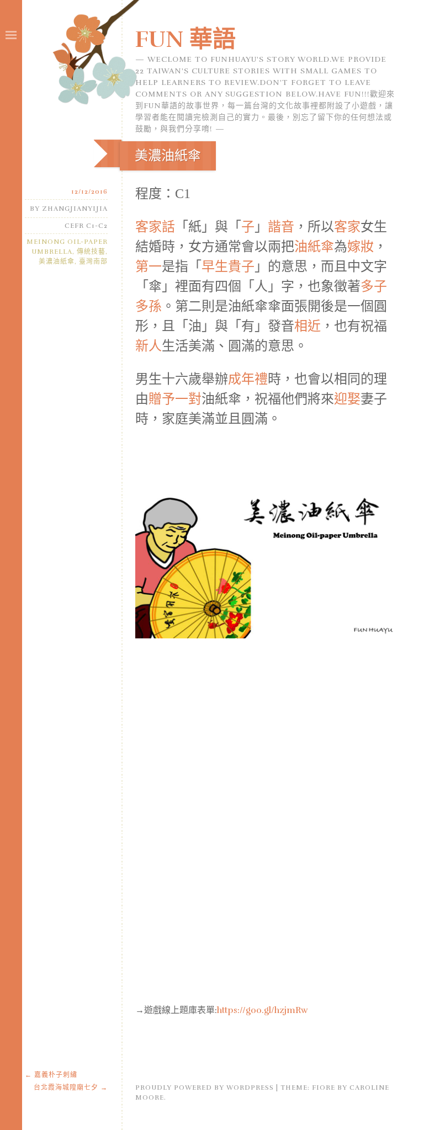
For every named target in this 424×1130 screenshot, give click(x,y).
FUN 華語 (185, 39)
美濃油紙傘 (57, 261)
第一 (148, 266)
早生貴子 (228, 266)
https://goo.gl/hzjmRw (262, 1010)
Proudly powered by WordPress (204, 1087)
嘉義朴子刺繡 (51, 1075)
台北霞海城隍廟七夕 (71, 1087)
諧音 (281, 227)
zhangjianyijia (75, 208)
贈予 (162, 399)
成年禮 (248, 379)
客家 (347, 227)
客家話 (155, 227)
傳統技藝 (91, 251)
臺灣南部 (93, 261)
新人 (148, 346)
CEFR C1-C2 (86, 226)
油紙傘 (314, 246)
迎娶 (347, 399)
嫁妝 (360, 246)
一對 (188, 399)
